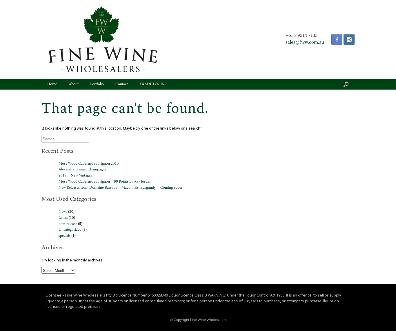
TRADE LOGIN (152, 84)
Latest (63, 218)
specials (64, 236)
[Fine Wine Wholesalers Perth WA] (102, 39)
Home (52, 84)
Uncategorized (70, 230)
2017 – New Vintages (75, 175)
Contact (121, 84)
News (63, 212)
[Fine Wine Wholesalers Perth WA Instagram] (349, 39)
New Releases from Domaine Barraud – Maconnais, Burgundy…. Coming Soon (120, 188)
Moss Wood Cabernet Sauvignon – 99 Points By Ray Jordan (105, 181)
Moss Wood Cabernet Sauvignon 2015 (89, 164)
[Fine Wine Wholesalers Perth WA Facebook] (336, 39)
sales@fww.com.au (305, 42)
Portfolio (97, 84)
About (74, 84)
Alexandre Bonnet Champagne (82, 169)
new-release (68, 224)
